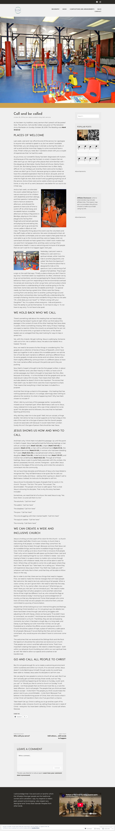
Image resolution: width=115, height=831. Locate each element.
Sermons (48, 117)
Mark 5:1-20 (34, 450)
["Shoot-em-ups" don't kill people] (93, 159)
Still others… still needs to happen (57, 736)
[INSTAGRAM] (100, 2)
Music (65, 9)
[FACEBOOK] (97, 2)
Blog (99, 9)
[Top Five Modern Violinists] (82, 135)
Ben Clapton (29, 117)
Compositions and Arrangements (82, 9)
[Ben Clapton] (93, 147)
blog (40, 117)
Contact (98, 11)
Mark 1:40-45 (54, 446)
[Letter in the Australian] (82, 147)
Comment (57, 768)
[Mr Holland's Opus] (82, 159)
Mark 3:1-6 (58, 448)
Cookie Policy (35, 828)
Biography (55, 9)
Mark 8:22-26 (39, 458)
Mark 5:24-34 (27, 453)
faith (43, 117)
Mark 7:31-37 (57, 455)
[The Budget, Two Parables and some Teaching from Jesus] (93, 135)
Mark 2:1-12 (25, 448)
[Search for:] (88, 116)
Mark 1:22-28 (36, 446)
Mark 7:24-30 (27, 455)
